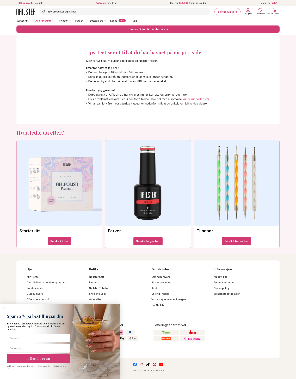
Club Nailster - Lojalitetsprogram (46, 282)
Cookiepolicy (221, 288)
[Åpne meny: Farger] (87, 20)
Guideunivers (35, 293)
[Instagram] (141, 364)
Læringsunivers (227, 11)
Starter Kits (22, 20)
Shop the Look (97, 293)
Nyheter (64, 20)
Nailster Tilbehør (99, 288)
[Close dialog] (4, 308)
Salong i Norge (160, 293)
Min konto (33, 276)
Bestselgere (96, 20)
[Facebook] (135, 364)
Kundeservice (35, 288)
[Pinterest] (154, 364)
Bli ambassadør (160, 282)
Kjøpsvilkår (220, 276)
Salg (135, 20)
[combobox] (124, 11)
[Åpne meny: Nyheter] (72, 20)
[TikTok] (148, 364)
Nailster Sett (96, 276)
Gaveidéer (95, 299)
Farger (79, 20)
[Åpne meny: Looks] (130, 20)
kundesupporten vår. (196, 99)
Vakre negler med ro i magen (168, 299)
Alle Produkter (44, 20)
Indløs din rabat (38, 358)
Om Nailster (158, 305)
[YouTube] (161, 364)
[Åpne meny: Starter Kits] (32, 20)
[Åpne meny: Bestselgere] (107, 20)
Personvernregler (224, 282)
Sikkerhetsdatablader (227, 293)
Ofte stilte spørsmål (38, 299)
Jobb (154, 288)
